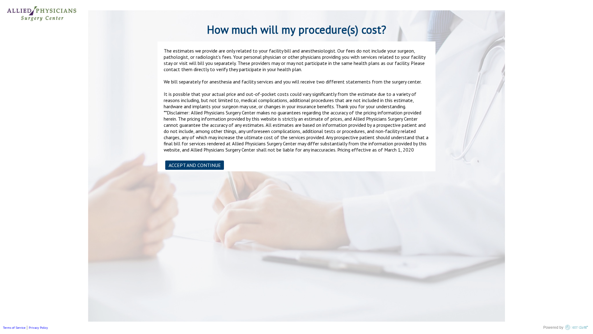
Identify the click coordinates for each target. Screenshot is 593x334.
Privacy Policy (38, 327)
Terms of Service (14, 327)
